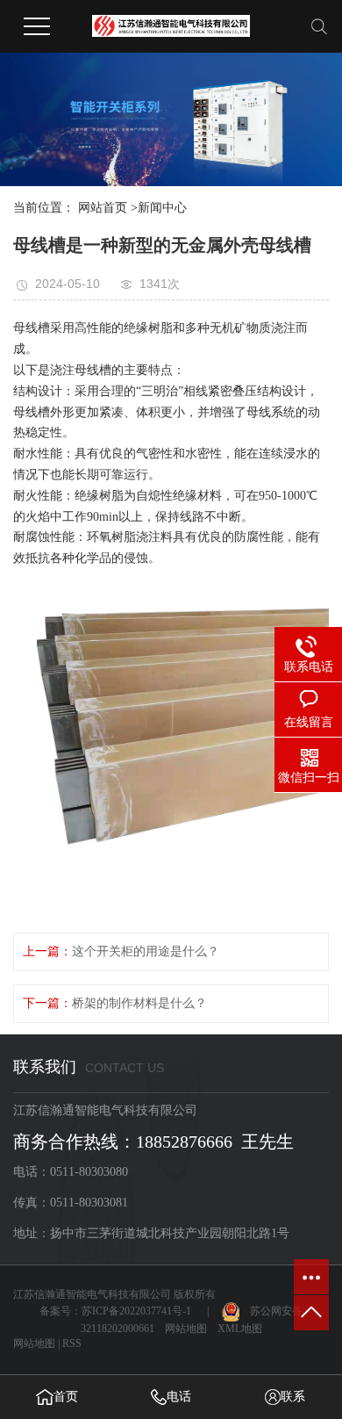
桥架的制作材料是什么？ (139, 1003)
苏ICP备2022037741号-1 (136, 1311)
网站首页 (102, 207)
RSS (72, 1343)
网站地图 (186, 1328)
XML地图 (239, 1328)
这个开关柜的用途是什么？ (145, 951)
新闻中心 (162, 207)
